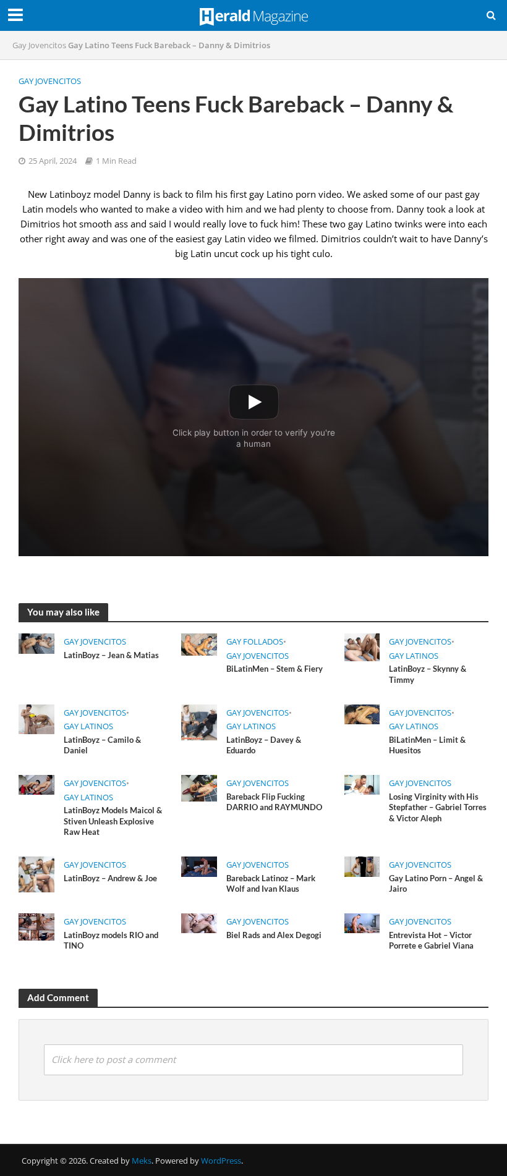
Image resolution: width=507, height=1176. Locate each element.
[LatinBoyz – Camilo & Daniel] (36, 718)
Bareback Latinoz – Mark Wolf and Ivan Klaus (270, 883)
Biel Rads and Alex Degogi (274, 935)
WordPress (221, 1160)
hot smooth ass (95, 224)
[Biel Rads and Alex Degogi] (199, 922)
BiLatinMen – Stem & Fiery (274, 669)
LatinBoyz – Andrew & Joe (110, 878)
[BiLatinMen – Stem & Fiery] (199, 643)
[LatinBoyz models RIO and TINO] (36, 926)
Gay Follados (254, 641)
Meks (141, 1160)
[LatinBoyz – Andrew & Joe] (36, 873)
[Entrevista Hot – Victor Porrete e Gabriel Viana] (362, 922)
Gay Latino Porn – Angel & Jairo (436, 883)
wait (408, 238)
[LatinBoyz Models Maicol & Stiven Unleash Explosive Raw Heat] (36, 784)
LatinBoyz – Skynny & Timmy (427, 674)
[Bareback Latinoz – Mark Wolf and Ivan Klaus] (199, 866)
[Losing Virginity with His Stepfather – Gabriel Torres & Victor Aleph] (362, 784)
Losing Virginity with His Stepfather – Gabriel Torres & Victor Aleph (438, 807)
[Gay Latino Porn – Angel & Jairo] (362, 866)
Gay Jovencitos (39, 45)
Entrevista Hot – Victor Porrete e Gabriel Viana (431, 940)
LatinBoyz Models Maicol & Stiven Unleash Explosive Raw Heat (113, 821)
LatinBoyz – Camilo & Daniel (102, 745)
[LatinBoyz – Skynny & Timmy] (362, 646)
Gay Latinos (413, 655)
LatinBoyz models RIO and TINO (111, 940)
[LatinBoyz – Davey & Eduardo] (199, 721)
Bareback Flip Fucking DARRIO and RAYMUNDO (274, 802)
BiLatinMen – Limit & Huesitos (427, 745)
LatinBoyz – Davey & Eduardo (263, 745)
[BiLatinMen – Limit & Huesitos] (362, 713)
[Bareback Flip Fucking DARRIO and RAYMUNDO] (199, 787)
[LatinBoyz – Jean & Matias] (36, 642)
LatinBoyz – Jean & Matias (111, 655)
